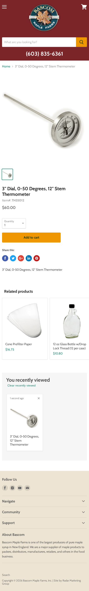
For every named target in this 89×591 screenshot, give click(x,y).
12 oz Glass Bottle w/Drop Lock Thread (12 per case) (69, 346)
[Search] (81, 42)
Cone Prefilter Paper (18, 344)
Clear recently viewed (21, 385)
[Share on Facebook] (5, 258)
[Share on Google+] (21, 258)
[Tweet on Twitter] (13, 258)
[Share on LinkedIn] (29, 258)
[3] (44, 121)
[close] (39, 398)
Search (6, 574)
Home (6, 66)
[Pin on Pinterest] (37, 258)
